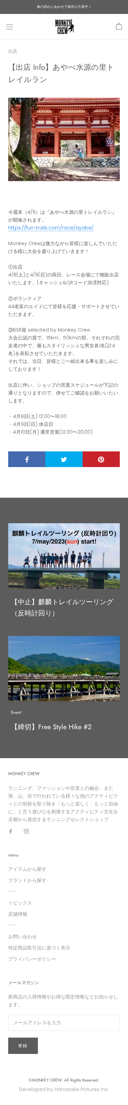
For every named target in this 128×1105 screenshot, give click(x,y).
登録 (23, 1046)
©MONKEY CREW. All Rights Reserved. (64, 1080)
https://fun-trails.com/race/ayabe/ (51, 227)
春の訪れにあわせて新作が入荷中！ (64, 6)
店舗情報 (17, 914)
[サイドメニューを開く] (9, 26)
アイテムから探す (27, 869)
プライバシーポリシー (32, 959)
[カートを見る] (119, 26)
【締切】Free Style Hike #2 (51, 727)
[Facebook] (10, 831)
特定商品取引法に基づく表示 (39, 947)
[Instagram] (26, 831)
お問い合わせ (22, 936)
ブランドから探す (27, 880)
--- (11, 891)
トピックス (20, 902)
